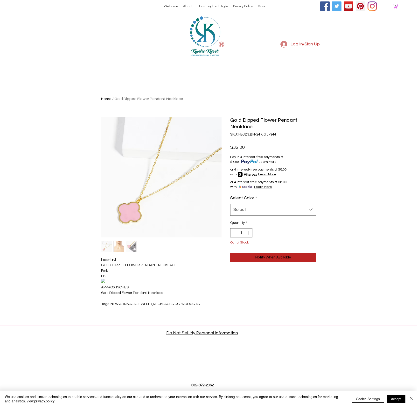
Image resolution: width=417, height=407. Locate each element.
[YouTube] (348, 6)
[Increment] (248, 232)
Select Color (243, 198)
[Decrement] (234, 232)
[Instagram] (372, 6)
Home (106, 99)
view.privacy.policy (41, 401)
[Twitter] (336, 6)
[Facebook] (325, 6)
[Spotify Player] (383, 49)
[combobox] (273, 210)
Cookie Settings (368, 398)
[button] (396, 6)
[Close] (411, 398)
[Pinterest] (360, 6)
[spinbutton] (241, 232)
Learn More (268, 162)
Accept (396, 398)
